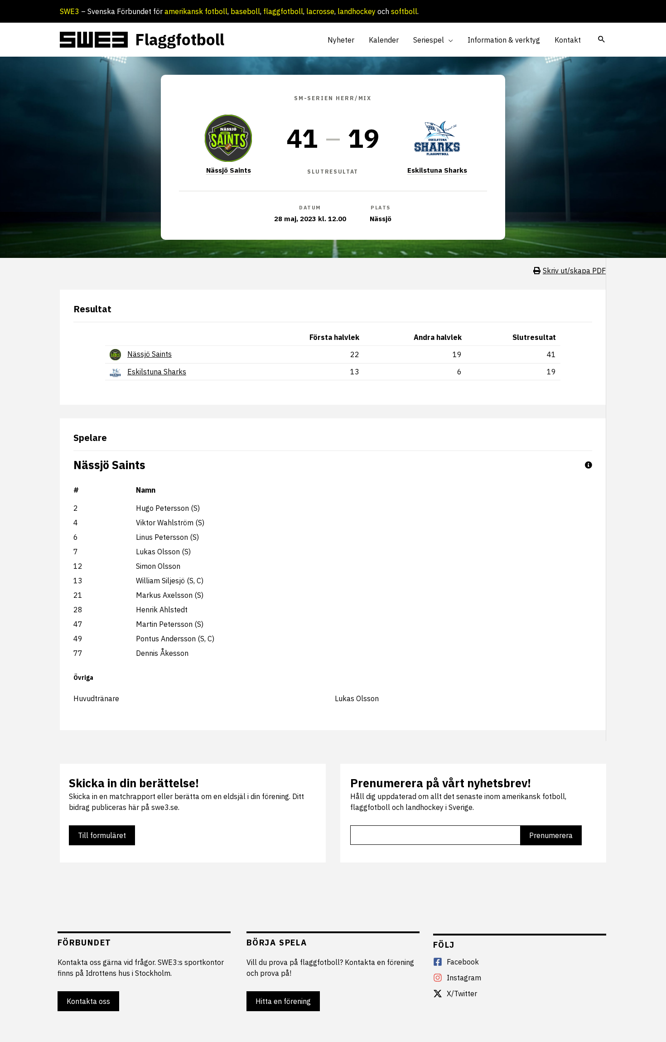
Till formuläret (102, 835)
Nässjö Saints (228, 170)
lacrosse (320, 11)
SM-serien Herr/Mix (333, 98)
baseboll (245, 11)
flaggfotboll (283, 11)
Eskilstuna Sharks (437, 170)
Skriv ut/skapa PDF (574, 270)
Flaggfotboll (179, 39)
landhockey (357, 11)
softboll (404, 11)
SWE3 (69, 11)
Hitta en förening (283, 1001)
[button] (448, 39)
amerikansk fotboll (195, 11)
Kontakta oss (88, 1001)
